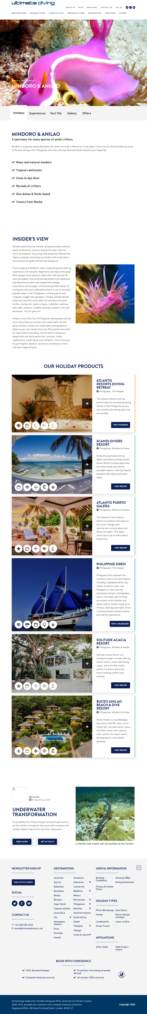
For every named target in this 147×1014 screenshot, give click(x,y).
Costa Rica (59, 912)
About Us (70, 7)
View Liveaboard (120, 623)
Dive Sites (110, 13)
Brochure (92, 7)
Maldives (78, 890)
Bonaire (58, 899)
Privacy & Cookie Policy (104, 888)
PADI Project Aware (122, 948)
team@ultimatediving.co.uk (28, 928)
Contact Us (106, 7)
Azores (57, 882)
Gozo (56, 928)
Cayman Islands (62, 908)
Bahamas (59, 886)
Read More (22, 841)
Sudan (77, 921)
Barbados (59, 890)
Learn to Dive (122, 921)
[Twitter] (127, 8)
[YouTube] (134, 8)
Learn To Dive (56, 13)
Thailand (78, 925)
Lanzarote (79, 886)
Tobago (77, 930)
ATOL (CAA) (102, 946)
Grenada (58, 932)
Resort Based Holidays (123, 916)
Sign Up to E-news (23, 882)
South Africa (80, 917)
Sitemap (120, 877)
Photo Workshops (105, 910)
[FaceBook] (130, 8)
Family (99, 914)
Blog (81, 7)
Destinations (19, 13)
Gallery (72, 113)
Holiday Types (37, 13)
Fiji (55, 917)
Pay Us (119, 7)
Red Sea (78, 908)
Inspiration (94, 13)
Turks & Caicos (81, 934)
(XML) (127, 877)
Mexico (77, 895)
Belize (57, 895)
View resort (120, 486)
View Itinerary (120, 424)
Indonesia (79, 882)
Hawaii (57, 937)
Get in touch (47, 841)
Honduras (79, 877)
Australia (58, 877)
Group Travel (103, 925)
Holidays (18, 113)
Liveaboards (102, 921)
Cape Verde (60, 903)
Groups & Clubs (76, 13)
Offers (123, 13)
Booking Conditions (101, 879)
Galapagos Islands (59, 923)
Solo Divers (121, 910)
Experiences (37, 113)
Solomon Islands (82, 912)
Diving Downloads (125, 882)
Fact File (56, 113)
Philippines (79, 903)
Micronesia (79, 899)
